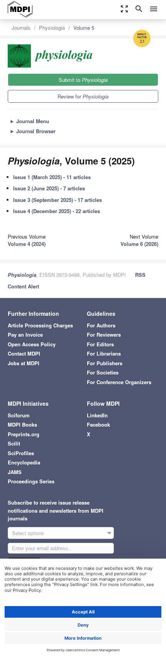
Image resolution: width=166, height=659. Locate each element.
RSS (140, 274)
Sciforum (19, 415)
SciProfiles (21, 453)
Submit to (83, 79)
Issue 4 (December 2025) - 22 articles (56, 211)
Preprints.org (23, 434)
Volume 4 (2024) (27, 243)
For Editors (100, 344)
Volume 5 (83, 27)
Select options (28, 533)
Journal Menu (29, 121)
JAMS (15, 472)
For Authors (101, 325)
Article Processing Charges (40, 325)
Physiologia (52, 27)
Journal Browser (33, 131)
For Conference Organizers (119, 382)
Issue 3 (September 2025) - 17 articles (57, 199)
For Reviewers (104, 334)
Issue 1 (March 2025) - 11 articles (52, 177)
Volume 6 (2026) (139, 243)
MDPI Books (22, 424)
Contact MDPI (24, 353)
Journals (21, 27)
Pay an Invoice (25, 334)
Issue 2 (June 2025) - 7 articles (49, 188)
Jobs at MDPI (23, 363)
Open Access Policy (32, 344)
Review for (83, 96)
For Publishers (104, 363)
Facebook (98, 424)
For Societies (103, 372)
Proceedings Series (31, 481)
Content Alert (23, 286)
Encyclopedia (24, 462)
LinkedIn (97, 415)
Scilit (14, 443)
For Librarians (104, 353)
